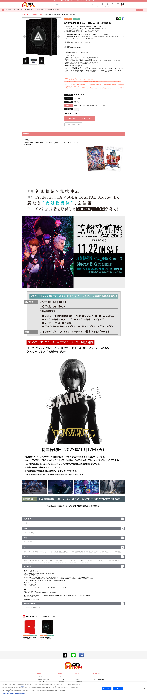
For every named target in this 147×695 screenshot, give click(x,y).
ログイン (78, 676)
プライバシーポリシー (42, 681)
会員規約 (78, 679)
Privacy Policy (6, 692)
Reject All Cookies (118, 688)
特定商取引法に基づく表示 (43, 679)
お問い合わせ (61, 681)
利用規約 (40, 676)
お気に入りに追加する (72, 124)
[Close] (144, 688)
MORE (138, 10)
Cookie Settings (107, 688)
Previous (24, 36)
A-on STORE (25, 14)
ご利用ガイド (61, 676)
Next (58, 36)
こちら (56, 580)
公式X (95, 676)
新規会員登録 (79, 681)
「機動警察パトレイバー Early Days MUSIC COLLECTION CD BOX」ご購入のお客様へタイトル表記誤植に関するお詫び (32, 9)
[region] (73, 688)
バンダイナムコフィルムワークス (100, 680)
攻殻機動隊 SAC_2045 (36, 14)
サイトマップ (61, 679)
